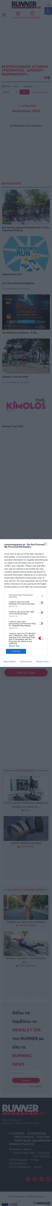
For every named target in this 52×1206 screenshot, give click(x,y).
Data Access (26, 661)
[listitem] (26, 596)
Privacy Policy (42, 661)
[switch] (41, 602)
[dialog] (26, 603)
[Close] (46, 544)
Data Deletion (9, 661)
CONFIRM (16, 651)
